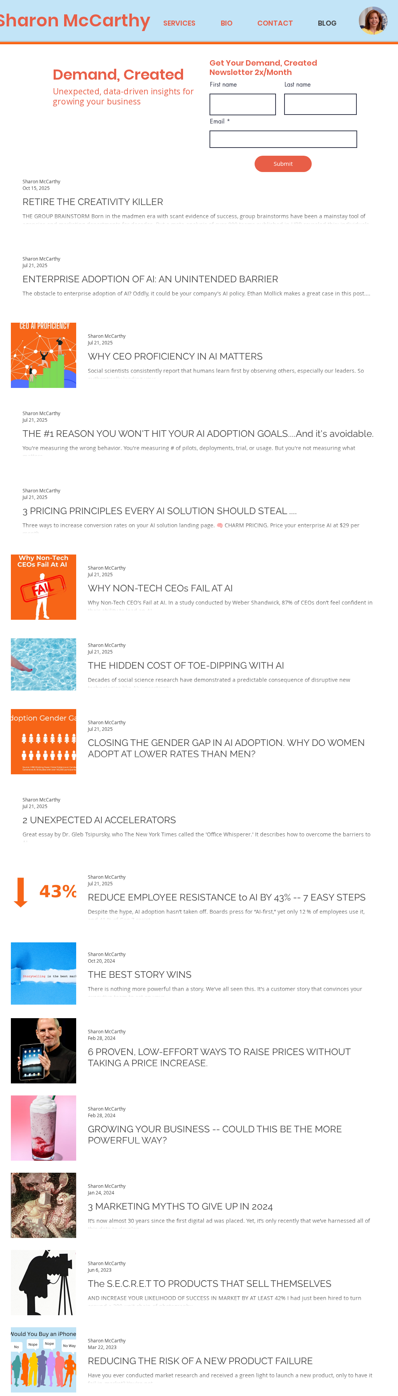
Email (217, 121)
